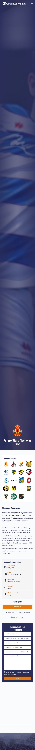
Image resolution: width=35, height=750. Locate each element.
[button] (4, 617)
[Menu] (32, 3)
